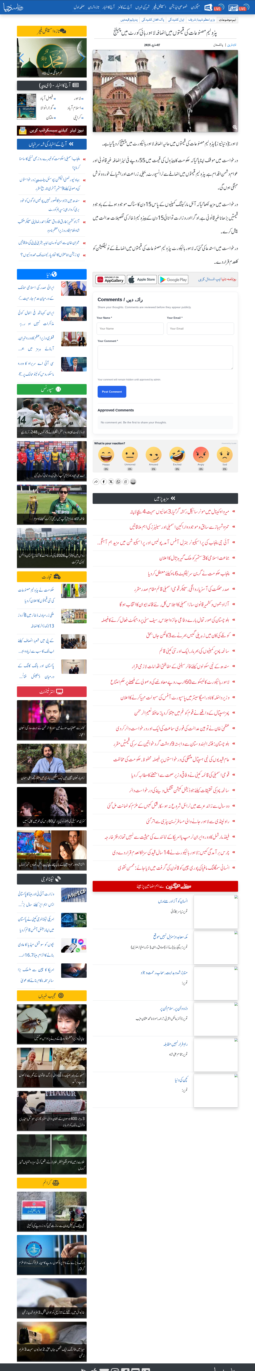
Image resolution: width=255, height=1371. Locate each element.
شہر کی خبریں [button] (142, 7)
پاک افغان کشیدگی (153, 19)
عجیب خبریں (47, 996)
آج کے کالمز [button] (125, 7)
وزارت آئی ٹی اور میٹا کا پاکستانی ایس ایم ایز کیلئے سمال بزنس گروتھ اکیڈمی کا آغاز (36, 904)
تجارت (47, 577)
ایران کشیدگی (176, 19)
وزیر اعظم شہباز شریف (201, 19)
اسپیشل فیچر (159, 7)
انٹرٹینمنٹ (47, 692)
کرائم (47, 1183)
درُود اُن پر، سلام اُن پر (174, 1008)
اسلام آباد (74, 108)
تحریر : (185, 983)
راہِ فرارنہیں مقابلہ (175, 1044)
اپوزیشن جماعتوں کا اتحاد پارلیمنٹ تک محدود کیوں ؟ (50, 254)
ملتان (49, 117)
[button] (21, 58)
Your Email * (174, 317)
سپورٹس (47, 389)
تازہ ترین (93, 7)
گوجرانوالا (46, 108)
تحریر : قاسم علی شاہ (178, 1054)
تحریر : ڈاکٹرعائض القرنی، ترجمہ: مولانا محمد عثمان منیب (162, 1019)
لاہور (77, 98)
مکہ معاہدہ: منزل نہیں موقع (170, 937)
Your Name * (104, 317)
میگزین (195, 7)
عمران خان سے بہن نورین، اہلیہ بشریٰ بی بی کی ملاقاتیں (49, 242)
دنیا (49, 274)
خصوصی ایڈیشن (178, 7)
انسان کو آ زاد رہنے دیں (173, 901)
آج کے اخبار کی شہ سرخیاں (48, 144)
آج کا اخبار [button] (108, 7)
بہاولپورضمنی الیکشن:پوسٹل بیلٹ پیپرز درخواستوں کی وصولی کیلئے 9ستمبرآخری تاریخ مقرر (50, 184)
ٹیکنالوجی (47, 879)
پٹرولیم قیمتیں (129, 19)
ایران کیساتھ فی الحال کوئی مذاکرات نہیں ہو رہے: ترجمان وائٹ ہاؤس (36, 323)
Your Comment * (108, 341)
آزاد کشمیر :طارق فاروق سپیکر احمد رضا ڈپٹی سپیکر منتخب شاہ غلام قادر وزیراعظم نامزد (49, 226)
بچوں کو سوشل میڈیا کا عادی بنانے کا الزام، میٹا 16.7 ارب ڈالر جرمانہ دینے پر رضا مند (36, 955)
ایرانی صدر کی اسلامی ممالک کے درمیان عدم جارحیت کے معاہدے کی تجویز (36, 298)
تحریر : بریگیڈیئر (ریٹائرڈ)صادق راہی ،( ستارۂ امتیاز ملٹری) (159, 947)
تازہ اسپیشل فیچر (49, 31)
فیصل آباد (46, 98)
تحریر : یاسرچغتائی (179, 911)
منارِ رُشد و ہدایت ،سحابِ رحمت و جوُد (164, 972)
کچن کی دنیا (181, 1080)
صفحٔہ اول (80, 7)
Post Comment (112, 391)
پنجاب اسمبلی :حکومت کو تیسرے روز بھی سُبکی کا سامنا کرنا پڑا (49, 163)
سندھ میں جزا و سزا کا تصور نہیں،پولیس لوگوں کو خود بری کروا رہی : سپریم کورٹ (50, 205)
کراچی (77, 117)
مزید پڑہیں (161, 498)
